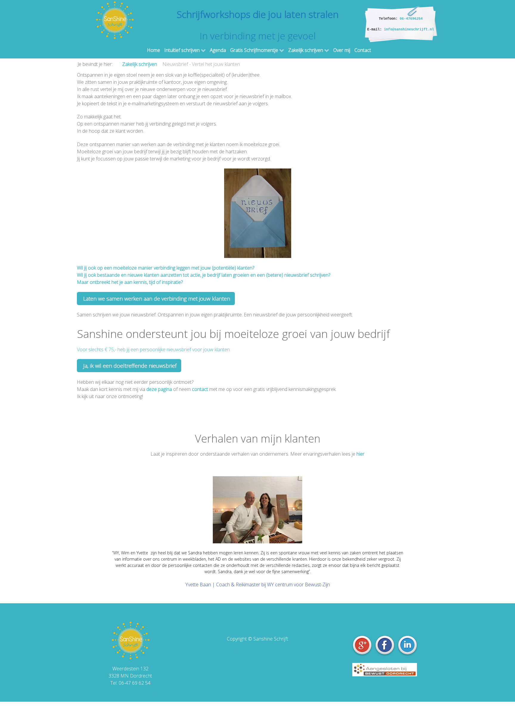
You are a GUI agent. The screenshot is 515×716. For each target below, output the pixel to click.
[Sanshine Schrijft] (114, 19)
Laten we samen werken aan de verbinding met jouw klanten (156, 298)
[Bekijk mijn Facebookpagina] (385, 645)
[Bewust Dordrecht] (384, 669)
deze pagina (159, 389)
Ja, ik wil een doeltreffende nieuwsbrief (129, 365)
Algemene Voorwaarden (257, 652)
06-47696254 (411, 19)
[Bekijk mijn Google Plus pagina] (362, 645)
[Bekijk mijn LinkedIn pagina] (407, 645)
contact (200, 389)
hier (360, 454)
